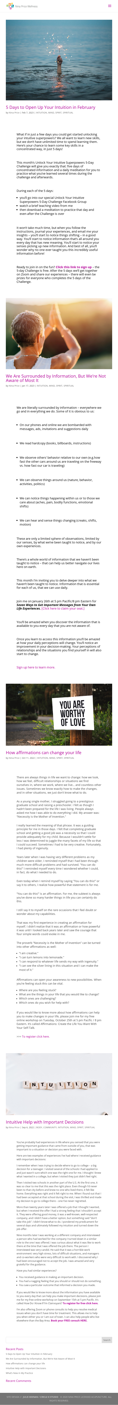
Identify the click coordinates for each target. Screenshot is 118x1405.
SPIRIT (58, 112)
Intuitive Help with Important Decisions (45, 1122)
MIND (51, 112)
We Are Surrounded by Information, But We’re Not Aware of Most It (56, 378)
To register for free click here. (80, 1303)
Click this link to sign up (74, 267)
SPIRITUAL (68, 112)
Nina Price (14, 112)
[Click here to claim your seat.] (63, 608)
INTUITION (41, 112)
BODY (39, 1127)
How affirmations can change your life (43, 752)
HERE (83, 1320)
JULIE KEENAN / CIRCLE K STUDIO (41, 1396)
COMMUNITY (50, 1127)
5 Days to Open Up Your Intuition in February (50, 107)
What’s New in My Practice (19, 1373)
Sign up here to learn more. (36, 667)
